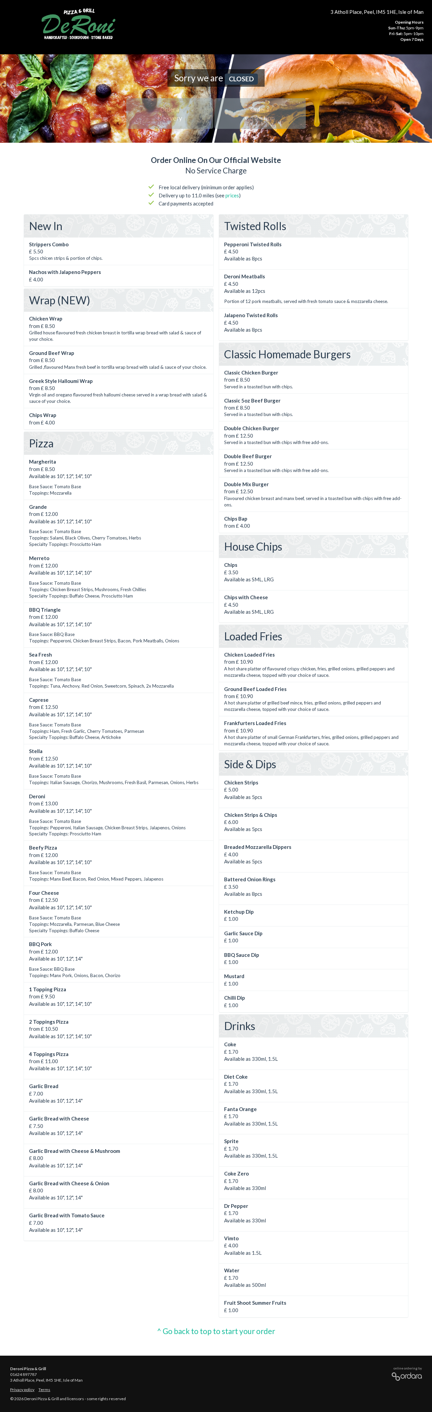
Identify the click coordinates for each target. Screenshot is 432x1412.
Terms (44, 1389)
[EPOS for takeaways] (405, 1375)
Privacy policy (22, 1389)
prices (232, 195)
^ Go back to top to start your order (216, 1331)
